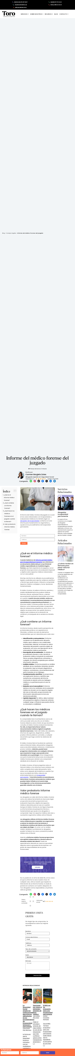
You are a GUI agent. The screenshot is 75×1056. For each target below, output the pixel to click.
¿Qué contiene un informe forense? (9, 505)
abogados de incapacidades (29, 521)
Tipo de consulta (30, 949)
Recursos (48, 14)
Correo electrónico (31, 937)
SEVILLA (56, 5)
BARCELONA (21, 2)
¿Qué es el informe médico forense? (9, 497)
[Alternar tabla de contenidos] (14, 490)
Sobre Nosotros (36, 14)
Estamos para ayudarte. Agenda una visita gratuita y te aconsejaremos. (37, 864)
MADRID (56, 2)
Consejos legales (11, 233)
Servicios (24, 14)
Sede (27, 955)
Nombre (28, 931)
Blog (56, 14)
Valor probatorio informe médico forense (9, 526)
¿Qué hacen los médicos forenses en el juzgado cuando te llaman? (9, 516)
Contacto (63, 14)
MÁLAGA (21, 7)
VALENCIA (21, 5)
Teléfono (28, 943)
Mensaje (28, 961)
